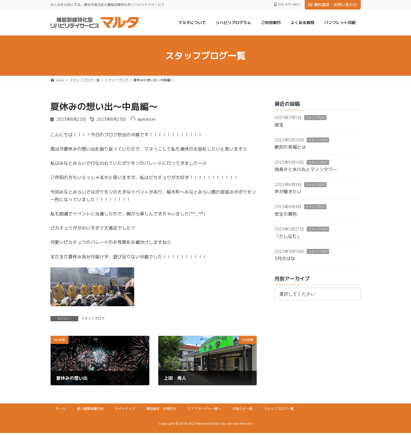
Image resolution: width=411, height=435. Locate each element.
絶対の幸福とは (290, 147)
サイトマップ (125, 408)
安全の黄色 (286, 214)
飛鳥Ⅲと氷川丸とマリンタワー (306, 170)
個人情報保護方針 (90, 408)
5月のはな (285, 259)
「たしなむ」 (288, 236)
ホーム (61, 408)
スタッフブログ (93, 318)
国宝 (279, 125)
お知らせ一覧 (242, 408)
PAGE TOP (396, 416)
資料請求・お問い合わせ (335, 4)
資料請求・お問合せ (161, 408)
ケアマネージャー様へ (204, 408)
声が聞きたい (288, 192)
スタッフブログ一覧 (279, 408)
